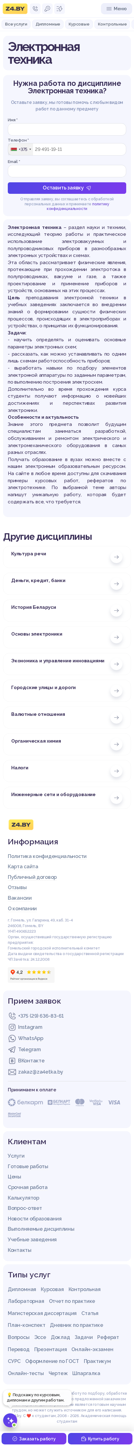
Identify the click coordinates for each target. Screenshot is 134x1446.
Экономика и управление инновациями (57, 661)
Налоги (19, 768)
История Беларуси (33, 607)
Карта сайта (23, 867)
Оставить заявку (63, 188)
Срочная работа (28, 1187)
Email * (14, 161)
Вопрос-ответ (25, 1208)
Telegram (29, 1049)
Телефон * (18, 140)
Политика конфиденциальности (47, 856)
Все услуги (16, 23)
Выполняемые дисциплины (41, 1229)
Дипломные (48, 23)
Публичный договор (32, 877)
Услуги (16, 1156)
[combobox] (20, 149)
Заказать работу (37, 1438)
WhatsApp (30, 1038)
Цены (14, 1177)
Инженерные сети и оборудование (53, 794)
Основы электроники (36, 634)
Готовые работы (28, 1166)
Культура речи (28, 554)
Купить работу (103, 1438)
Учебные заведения (32, 1240)
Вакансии (20, 898)
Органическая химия (36, 741)
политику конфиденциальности (78, 206)
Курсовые (79, 23)
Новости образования (34, 1219)
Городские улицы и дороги (43, 687)
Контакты (19, 1250)
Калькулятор (23, 1198)
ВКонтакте (31, 1061)
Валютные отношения (38, 714)
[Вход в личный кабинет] (47, 8)
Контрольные (112, 23)
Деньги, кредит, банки (38, 580)
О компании (22, 909)
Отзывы (17, 887)
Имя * (13, 120)
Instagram (30, 1027)
